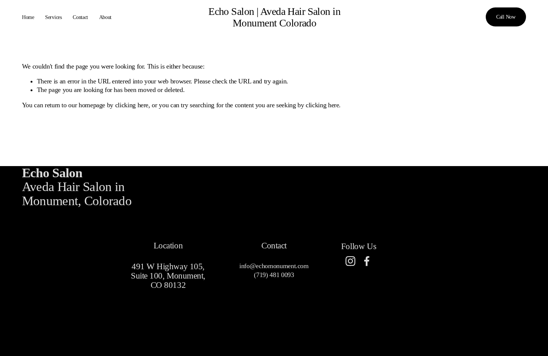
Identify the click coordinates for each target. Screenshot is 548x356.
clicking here (131, 105)
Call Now (506, 17)
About (105, 17)
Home (28, 17)
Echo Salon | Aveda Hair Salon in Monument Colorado (274, 17)
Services (53, 17)
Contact (80, 17)
